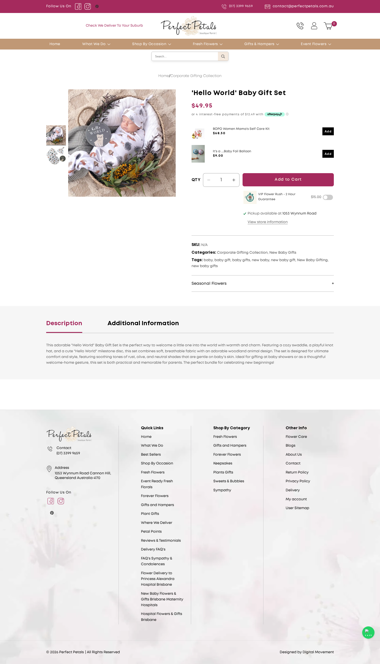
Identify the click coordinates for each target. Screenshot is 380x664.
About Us (294, 454)
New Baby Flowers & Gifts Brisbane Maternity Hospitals (162, 599)
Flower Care (296, 436)
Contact (293, 463)
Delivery (293, 490)
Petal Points (151, 531)
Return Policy (297, 472)
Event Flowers (314, 44)
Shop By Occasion (149, 44)
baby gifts (241, 260)
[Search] (223, 56)
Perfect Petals (71, 652)
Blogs (290, 445)
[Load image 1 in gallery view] (56, 135)
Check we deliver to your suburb (114, 25)
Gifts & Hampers (259, 44)
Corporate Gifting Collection (195, 76)
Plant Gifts (150, 513)
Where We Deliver (156, 523)
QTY (196, 180)
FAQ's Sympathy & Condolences (156, 561)
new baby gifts (205, 266)
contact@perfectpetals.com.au (303, 6)
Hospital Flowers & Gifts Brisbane (161, 616)
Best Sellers (151, 454)
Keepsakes (222, 463)
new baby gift (283, 260)
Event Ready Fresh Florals (157, 484)
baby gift (222, 260)
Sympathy (222, 490)
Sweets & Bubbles (228, 481)
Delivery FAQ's (153, 549)
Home (163, 76)
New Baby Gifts (282, 252)
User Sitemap (297, 508)
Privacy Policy (298, 481)
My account (296, 499)
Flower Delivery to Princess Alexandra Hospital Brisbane (157, 579)
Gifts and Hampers (157, 505)
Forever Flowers (154, 496)
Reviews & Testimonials (161, 540)
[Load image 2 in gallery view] (56, 156)
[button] (111, 44)
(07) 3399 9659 (241, 6)
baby (208, 260)
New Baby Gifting (312, 260)
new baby (260, 260)
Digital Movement (318, 652)
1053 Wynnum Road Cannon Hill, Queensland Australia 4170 (83, 476)
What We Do (94, 44)
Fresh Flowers (205, 44)
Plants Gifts (223, 472)
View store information (268, 222)
